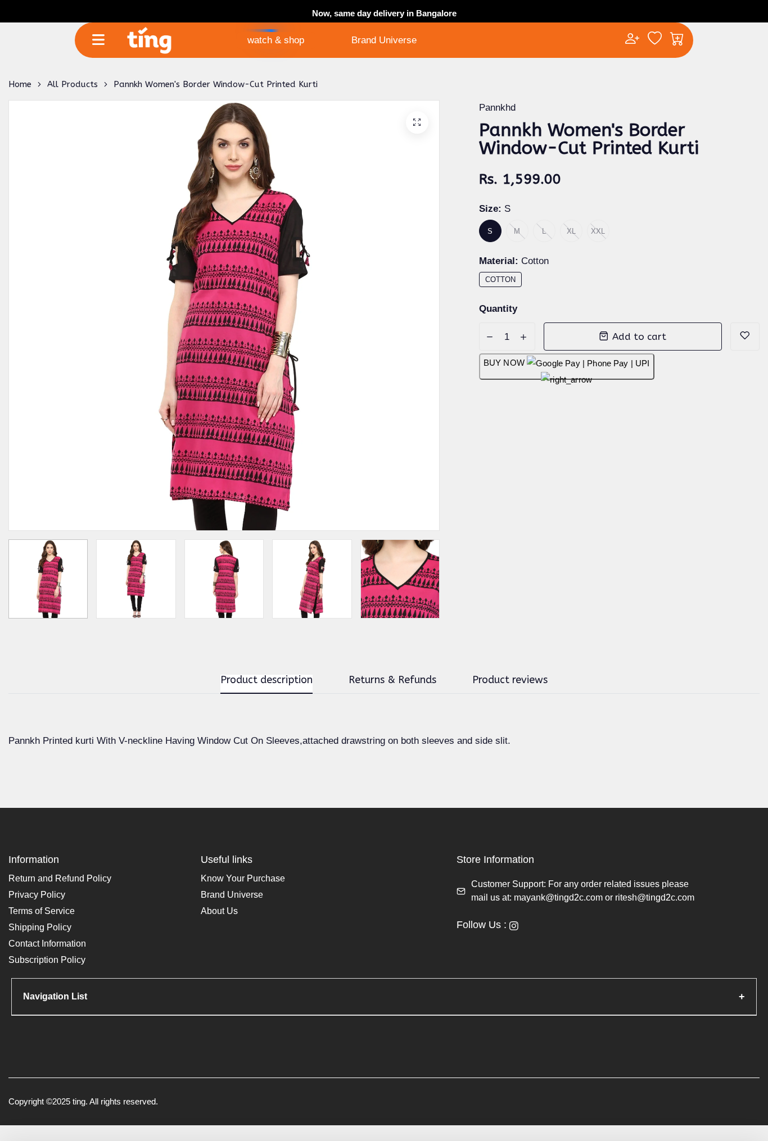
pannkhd (497, 107)
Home (19, 84)
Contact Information (47, 943)
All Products (72, 84)
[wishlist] (655, 39)
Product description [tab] (266, 680)
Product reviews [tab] (510, 680)
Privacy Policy (36, 894)
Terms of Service (41, 911)
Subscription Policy (46, 960)
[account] (632, 39)
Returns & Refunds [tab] (392, 680)
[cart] (677, 39)
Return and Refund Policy (59, 878)
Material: (514, 261)
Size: (495, 208)
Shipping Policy (39, 927)
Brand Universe (384, 40)
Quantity (498, 308)
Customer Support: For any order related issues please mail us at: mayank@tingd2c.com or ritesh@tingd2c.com (582, 890)
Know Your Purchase (243, 878)
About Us (219, 911)
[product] (417, 122)
